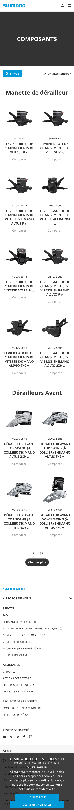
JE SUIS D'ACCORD (37, 797)
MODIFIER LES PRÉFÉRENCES (37, 804)
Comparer (19, 159)
